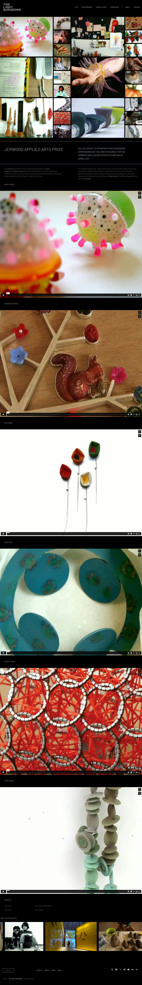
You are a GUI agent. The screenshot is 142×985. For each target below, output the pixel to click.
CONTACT (8, 970)
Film (76, 7)
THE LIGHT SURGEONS (15, 978)
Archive (137, 7)
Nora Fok (130, 176)
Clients (39, 970)
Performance (87, 7)
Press (47, 970)
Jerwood (10, 169)
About (127, 7)
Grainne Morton (113, 176)
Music (53, 970)
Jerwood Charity (18, 171)
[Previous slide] (3, 936)
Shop (59, 970)
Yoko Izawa (87, 179)
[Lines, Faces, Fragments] (71, 936)
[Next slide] (139, 936)
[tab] (64, 952)
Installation (101, 7)
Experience (114, 7)
